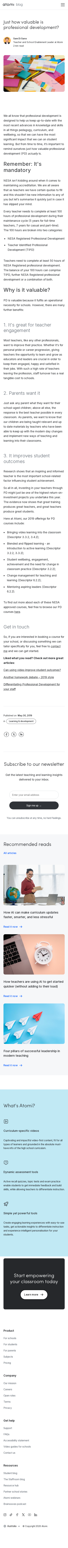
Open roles (9, 1395)
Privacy (7, 1407)
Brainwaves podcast (14, 1503)
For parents (9, 1350)
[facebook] (17, 1514)
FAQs (6, 1434)
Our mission (9, 1383)
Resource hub (11, 1485)
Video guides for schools (17, 1446)
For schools (9, 1338)
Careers (7, 1389)
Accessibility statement (16, 1440)
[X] (23, 1514)
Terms (7, 1401)
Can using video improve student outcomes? (32, 670)
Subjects (8, 1356)
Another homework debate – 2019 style (28, 677)
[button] (62, 5)
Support (7, 1428)
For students (10, 1344)
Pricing (7, 1362)
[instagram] (4, 1514)
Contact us (9, 1452)
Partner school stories (15, 1491)
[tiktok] (10, 1514)
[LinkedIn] (35, 1514)
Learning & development (21, 721)
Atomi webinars (11, 1497)
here (17, 611)
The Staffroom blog (14, 1479)
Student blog (10, 1473)
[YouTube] (29, 1514)
